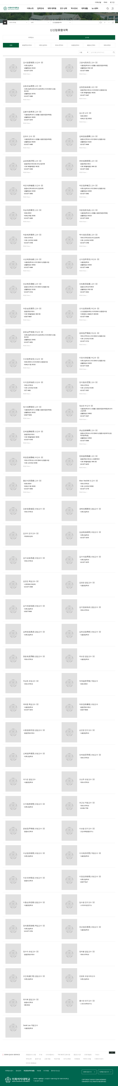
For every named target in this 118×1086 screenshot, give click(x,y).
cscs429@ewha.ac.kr (44, 902)
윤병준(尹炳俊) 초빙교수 (32, 829)
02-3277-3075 (84, 537)
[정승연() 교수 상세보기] (69, 412)
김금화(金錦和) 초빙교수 (88, 532)
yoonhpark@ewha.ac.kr (40, 234)
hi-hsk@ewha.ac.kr (100, 631)
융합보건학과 (91, 45)
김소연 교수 (83, 113)
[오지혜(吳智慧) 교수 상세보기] (13, 806)
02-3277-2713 (84, 341)
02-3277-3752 (28, 931)
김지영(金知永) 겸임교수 (88, 607)
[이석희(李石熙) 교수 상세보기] (69, 855)
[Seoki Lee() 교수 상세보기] (13, 1027)
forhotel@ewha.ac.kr (93, 951)
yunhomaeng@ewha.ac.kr (44, 656)
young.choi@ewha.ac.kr (42, 457)
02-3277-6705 (28, 439)
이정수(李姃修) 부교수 (87, 358)
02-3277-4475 (28, 120)
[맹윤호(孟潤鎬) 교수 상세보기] (13, 658)
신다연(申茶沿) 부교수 (87, 259)
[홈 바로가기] (5, 22)
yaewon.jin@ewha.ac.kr (42, 431)
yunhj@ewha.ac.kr (98, 333)
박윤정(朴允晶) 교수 (87, 210)
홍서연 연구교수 (85, 1001)
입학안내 (40, 8)
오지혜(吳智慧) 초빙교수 (32, 804)
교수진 (87, 37)
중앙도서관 (77, 1054)
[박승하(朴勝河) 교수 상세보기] (13, 215)
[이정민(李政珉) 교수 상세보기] (69, 880)
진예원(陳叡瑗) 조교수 (31, 431)
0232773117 (84, 882)
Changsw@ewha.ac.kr (44, 925)
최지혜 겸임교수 (29, 999)
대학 (32, 22)
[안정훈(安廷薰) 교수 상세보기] (69, 289)
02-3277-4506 (84, 169)
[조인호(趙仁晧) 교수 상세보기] (13, 978)
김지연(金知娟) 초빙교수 (32, 606)
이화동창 (77, 1059)
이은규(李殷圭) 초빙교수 (32, 878)
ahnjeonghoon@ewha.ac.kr (96, 284)
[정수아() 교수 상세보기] (13, 953)
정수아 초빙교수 (29, 952)
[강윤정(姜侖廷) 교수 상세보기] (13, 511)
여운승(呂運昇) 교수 (30, 308)
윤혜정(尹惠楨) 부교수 (87, 333)
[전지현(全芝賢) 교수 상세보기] (69, 388)
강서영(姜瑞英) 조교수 (31, 62)
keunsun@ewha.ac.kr (93, 802)
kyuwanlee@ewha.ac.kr (42, 359)
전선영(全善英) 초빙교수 (88, 927)
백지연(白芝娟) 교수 (87, 235)
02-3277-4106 (84, 366)
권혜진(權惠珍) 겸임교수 (88, 509)
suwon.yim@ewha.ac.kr (93, 902)
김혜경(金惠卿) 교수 (87, 136)
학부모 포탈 (87, 1059)
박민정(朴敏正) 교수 (87, 185)
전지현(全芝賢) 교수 (87, 382)
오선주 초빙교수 (85, 779)
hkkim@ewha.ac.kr (96, 136)
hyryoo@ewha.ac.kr (96, 161)
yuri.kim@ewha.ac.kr (34, 136)
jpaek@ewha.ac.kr (96, 234)
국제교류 (29, 1059)
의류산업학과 (43, 45)
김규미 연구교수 (29, 533)
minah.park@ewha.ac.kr (42, 185)
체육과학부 (107, 45)
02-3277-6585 (84, 440)
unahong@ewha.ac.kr (40, 480)
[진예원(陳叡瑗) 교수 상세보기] (13, 437)
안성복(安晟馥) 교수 (30, 284)
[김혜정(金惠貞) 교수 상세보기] (13, 634)
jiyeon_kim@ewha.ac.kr (44, 606)
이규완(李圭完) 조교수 (31, 359)
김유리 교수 (27, 136)
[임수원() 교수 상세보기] (69, 904)
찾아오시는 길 (55, 1070)
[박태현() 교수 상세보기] (13, 707)
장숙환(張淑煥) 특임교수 (32, 926)
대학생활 (84, 8)
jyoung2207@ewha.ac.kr (100, 754)
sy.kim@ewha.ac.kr (90, 113)
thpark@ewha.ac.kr (37, 704)
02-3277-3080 (28, 96)
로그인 (112, 2)
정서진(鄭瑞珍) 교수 (30, 407)
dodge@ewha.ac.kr (40, 284)
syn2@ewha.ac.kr (44, 753)
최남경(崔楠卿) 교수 (87, 430)
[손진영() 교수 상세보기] (69, 732)
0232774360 (28, 611)
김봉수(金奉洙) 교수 (30, 112)
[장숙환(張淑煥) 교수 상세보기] (13, 929)
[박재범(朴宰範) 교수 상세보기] (69, 683)
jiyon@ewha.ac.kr (42, 382)
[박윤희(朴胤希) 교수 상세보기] (13, 240)
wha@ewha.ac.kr (100, 532)
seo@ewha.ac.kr (40, 259)
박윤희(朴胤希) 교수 (30, 235)
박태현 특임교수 (29, 704)
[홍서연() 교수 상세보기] (69, 1003)
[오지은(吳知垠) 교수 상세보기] (69, 314)
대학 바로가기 (87, 1072)
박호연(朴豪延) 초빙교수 (88, 704)
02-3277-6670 (84, 464)
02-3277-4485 (28, 144)
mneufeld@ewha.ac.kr (97, 480)
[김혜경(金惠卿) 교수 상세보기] (69, 142)
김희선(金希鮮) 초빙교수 (88, 632)
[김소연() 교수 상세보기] (69, 117)
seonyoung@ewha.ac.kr (100, 927)
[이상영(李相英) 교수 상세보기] (13, 855)
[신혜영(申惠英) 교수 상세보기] (13, 757)
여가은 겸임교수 (29, 779)
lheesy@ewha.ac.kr (44, 853)
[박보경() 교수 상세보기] (69, 658)
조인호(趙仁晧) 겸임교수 (32, 976)
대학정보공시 (9, 1070)
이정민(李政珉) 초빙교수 (88, 876)
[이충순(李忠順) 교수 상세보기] (13, 904)
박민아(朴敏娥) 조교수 (31, 185)
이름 (81, 52)
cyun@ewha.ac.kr (42, 332)
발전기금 (38, 1059)
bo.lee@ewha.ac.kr (93, 828)
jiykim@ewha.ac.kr (100, 607)
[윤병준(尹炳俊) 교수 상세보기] (13, 830)
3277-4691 (27, 390)
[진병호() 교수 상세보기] (69, 978)
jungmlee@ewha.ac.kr (100, 876)
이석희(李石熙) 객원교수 (88, 853)
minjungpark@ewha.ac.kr (96, 185)
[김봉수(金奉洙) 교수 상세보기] (13, 117)
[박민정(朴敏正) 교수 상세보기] (69, 191)
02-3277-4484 (28, 267)
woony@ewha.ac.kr (40, 308)
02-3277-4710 (28, 292)
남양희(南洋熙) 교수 (30, 161)
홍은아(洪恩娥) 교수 (30, 481)
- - (25, 759)
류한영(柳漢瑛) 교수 (87, 161)
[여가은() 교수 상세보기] (13, 781)
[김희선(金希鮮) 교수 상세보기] (69, 634)
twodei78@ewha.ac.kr (44, 804)
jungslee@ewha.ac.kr (98, 357)
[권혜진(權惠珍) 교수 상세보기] (69, 511)
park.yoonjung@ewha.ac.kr (96, 210)
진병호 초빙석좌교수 (87, 976)
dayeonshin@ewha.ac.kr (98, 259)
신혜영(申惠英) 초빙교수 (32, 753)
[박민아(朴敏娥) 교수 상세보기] (13, 191)
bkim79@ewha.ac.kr (40, 111)
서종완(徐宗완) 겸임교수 (32, 730)
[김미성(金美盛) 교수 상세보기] (13, 560)
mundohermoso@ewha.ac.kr (100, 853)
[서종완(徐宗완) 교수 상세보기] (13, 732)
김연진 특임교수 (29, 581)
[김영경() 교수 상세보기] (69, 584)
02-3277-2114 (39, 1081)
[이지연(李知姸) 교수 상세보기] (13, 388)
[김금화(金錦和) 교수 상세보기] (69, 535)
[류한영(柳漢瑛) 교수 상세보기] (69, 166)
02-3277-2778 (84, 489)
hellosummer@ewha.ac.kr (44, 509)
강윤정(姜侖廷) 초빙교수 (32, 509)
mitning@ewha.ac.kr (44, 558)
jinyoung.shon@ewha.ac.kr (93, 730)
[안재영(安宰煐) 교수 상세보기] (69, 757)
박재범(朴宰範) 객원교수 (88, 681)
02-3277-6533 (84, 218)
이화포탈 (98, 2)
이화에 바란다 (98, 1059)
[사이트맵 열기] (112, 8)
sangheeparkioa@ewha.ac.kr (37, 681)
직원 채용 (57, 1059)
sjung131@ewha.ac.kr (92, 405)
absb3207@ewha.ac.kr (93, 582)
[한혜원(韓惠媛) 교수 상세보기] (69, 461)
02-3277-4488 (84, 267)
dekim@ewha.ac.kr (40, 86)
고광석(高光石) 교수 (87, 62)
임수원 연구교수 (85, 902)
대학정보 (31, 37)
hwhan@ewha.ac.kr (96, 456)
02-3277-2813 (84, 292)
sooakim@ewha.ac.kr (100, 556)
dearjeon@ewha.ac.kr (96, 382)
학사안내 (74, 8)
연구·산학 (63, 8)
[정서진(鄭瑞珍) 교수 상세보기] (13, 412)
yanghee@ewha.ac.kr (40, 161)
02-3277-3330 (28, 169)
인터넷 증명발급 (31, 1063)
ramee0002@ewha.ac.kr (100, 509)
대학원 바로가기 (104, 1072)
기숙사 (97, 1054)
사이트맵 (46, 1070)
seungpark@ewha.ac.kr (40, 210)
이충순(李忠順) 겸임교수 (32, 902)
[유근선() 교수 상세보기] (69, 806)
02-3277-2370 (28, 70)
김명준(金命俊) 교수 (87, 87)
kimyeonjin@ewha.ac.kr (37, 581)
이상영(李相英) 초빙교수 (32, 853)
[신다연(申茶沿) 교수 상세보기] (69, 265)
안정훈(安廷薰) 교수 (87, 284)
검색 (113, 52)
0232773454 (28, 415)
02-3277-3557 (84, 390)
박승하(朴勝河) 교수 (30, 210)
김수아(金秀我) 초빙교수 (88, 557)
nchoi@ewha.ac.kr (96, 430)
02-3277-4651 (28, 342)
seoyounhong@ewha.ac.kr (93, 1000)
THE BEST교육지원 (64, 1054)
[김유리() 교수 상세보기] (13, 142)
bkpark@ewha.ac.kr (93, 656)
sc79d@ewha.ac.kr (40, 407)
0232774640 (84, 710)
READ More (26, 74)
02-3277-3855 (28, 193)
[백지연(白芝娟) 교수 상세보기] (69, 240)
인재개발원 (87, 1054)
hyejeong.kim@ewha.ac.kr (44, 631)
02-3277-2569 (28, 587)
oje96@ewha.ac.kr (98, 308)
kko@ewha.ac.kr (96, 62)
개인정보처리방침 (29, 1070)
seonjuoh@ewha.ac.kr (93, 779)
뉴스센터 (95, 8)
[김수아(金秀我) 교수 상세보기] (69, 560)
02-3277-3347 (84, 95)
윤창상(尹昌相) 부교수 (31, 332)
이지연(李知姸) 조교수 (31, 382)
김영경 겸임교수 (85, 583)
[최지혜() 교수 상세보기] (13, 1003)
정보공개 (18, 1070)
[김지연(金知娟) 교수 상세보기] (13, 609)
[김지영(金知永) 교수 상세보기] (69, 609)
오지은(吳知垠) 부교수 (87, 308)
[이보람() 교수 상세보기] (69, 830)
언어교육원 (67, 1059)
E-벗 (40, 1054)
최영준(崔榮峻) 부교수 (31, 457)
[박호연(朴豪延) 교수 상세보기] (69, 707)
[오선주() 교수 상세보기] (69, 781)
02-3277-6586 (84, 316)
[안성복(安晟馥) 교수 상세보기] (13, 289)
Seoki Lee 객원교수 (30, 1025)
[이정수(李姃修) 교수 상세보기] (69, 363)
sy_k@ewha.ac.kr (42, 62)
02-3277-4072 (28, 710)
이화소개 (30, 8)
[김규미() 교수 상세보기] (13, 535)
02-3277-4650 (28, 489)
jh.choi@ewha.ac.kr (37, 999)
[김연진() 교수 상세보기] (13, 584)
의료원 (39, 1070)
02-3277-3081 (84, 193)
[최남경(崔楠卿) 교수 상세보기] (69, 437)
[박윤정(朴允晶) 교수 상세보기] (69, 215)
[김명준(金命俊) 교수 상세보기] (69, 92)
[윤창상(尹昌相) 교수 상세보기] (13, 338)
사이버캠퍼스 (50, 1054)
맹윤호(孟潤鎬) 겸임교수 (32, 656)
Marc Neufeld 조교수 (87, 481)
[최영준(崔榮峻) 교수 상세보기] (13, 461)
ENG (105, 2)
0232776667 (28, 316)
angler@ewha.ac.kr (44, 730)
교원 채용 (47, 1059)
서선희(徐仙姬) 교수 (30, 259)
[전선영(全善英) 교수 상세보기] (69, 929)
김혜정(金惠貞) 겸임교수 (32, 632)
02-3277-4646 (84, 144)
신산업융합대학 (57, 22)
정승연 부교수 (84, 406)
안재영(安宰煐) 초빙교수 (88, 755)
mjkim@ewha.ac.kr (96, 87)
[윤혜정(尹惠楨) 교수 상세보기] (69, 338)
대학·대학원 (52, 8)
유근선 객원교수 (85, 803)
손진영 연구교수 (85, 730)
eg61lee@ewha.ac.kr (44, 877)
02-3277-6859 (84, 70)
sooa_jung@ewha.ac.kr (37, 951)
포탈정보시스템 (31, 1054)
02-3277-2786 (84, 243)
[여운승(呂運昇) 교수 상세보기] (13, 314)
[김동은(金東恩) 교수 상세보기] (13, 92)
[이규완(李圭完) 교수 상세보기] (13, 363)
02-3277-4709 (28, 243)
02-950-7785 (84, 808)
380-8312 (27, 1005)
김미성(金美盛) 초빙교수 (32, 558)
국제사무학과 (59, 45)
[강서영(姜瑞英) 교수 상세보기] (13, 68)
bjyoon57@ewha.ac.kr (44, 828)
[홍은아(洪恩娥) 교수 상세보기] (13, 486)
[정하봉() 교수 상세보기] (69, 953)
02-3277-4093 (28, 218)
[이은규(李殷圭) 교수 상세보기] (13, 880)
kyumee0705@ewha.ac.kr (37, 533)
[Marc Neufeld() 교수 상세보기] (69, 486)
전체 (11, 45)
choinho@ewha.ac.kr (44, 976)
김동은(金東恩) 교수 (30, 86)
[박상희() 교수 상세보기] (13, 683)
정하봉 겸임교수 (85, 952)
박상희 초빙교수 (29, 681)
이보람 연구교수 (85, 829)
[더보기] (112, 1053)
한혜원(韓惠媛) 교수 (87, 456)
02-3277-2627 (84, 416)
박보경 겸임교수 (85, 656)
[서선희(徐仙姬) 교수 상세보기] (13, 265)
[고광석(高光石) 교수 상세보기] (69, 68)
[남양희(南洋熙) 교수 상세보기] (13, 166)
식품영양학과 (75, 45)
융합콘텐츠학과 (27, 45)
